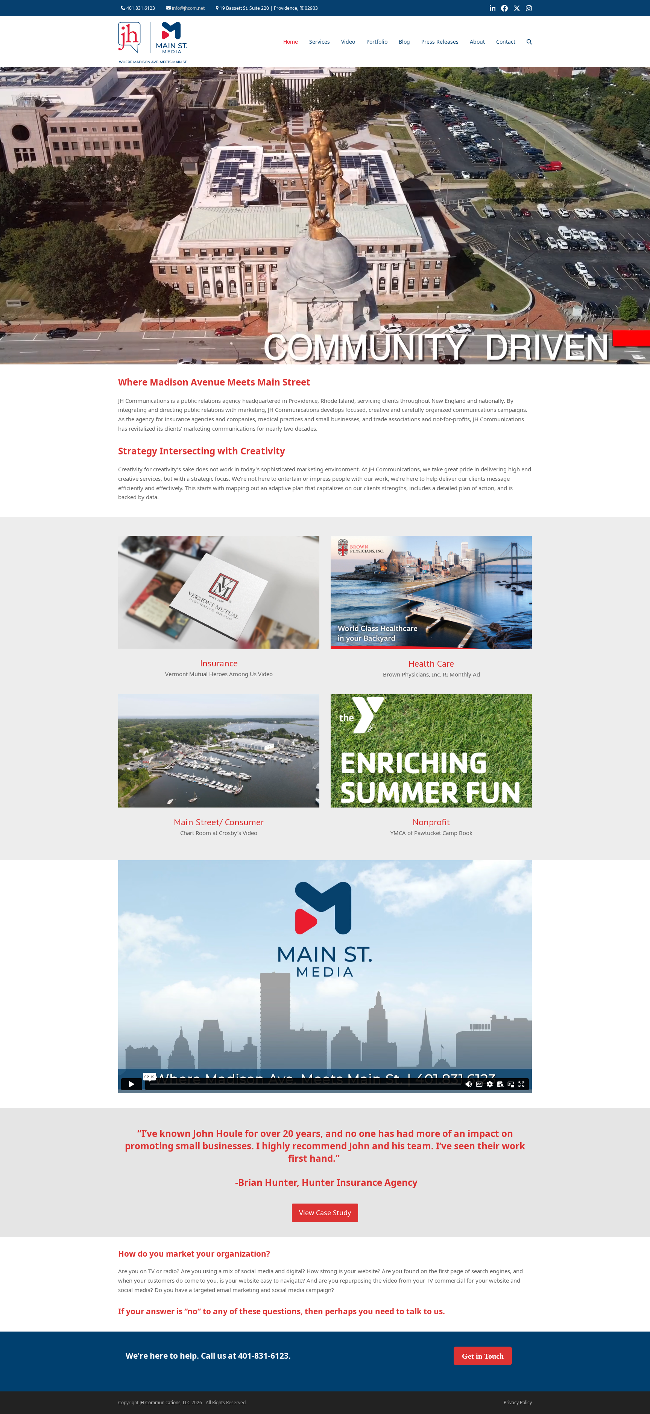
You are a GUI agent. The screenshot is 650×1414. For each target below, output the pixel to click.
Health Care (431, 663)
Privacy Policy (518, 1402)
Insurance (219, 663)
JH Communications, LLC (165, 1402)
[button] (529, 41)
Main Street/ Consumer (219, 822)
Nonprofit (431, 822)
